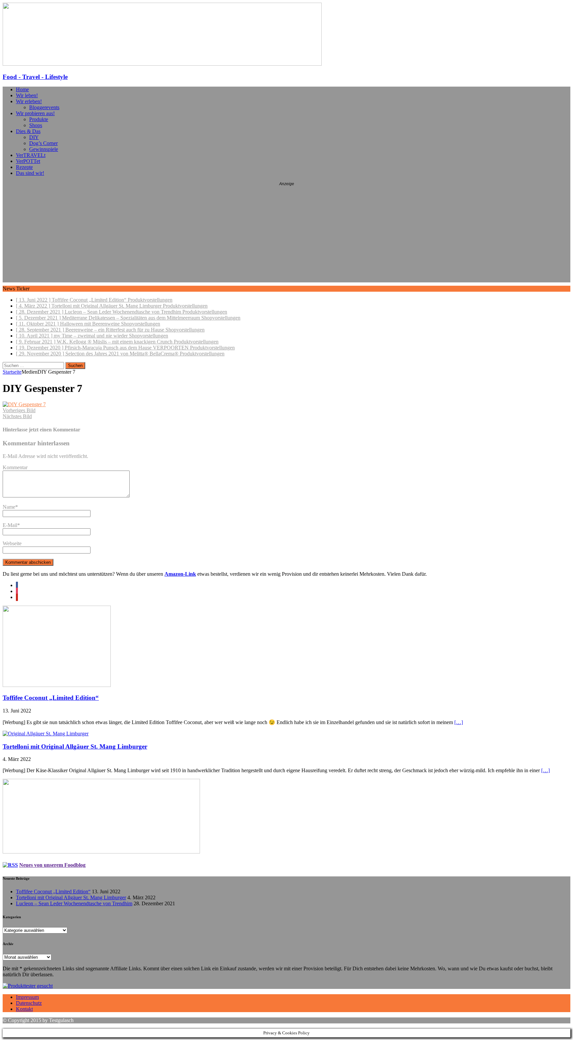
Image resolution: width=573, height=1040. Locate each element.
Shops (35, 125)
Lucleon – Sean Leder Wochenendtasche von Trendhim (74, 903)
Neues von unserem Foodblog (52, 865)
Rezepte (24, 167)
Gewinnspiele (43, 149)
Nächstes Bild (17, 416)
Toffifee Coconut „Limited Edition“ (51, 697)
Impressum (27, 997)
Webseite (12, 543)
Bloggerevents (44, 107)
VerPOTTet (28, 161)
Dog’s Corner (43, 143)
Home (22, 89)
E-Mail (10, 525)
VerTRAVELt (30, 155)
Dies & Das (28, 131)
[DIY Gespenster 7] (24, 404)
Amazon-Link (180, 574)
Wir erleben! (29, 101)
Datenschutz (29, 1003)
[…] (458, 722)
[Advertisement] (286, 235)
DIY (34, 137)
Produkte (38, 119)
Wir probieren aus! (35, 113)
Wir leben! (27, 95)
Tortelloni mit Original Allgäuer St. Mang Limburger (75, 746)
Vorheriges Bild (19, 410)
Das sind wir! (30, 173)
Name (9, 507)
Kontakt (24, 1009)
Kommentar (15, 467)
